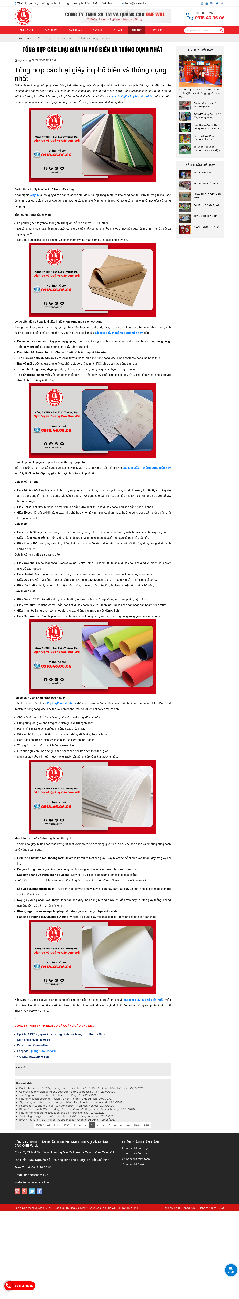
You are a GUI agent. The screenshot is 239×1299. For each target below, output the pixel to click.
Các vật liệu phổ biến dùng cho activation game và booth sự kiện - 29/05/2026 (67, 1091)
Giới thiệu (51, 30)
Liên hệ (157, 30)
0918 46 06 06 (24, 1285)
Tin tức (137, 30)
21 (121, 1124)
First (57, 1124)
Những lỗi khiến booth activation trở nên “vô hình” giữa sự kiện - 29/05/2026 (66, 1098)
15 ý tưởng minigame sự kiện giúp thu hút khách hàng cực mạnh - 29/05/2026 (67, 1116)
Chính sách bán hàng (135, 1148)
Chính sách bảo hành (135, 1153)
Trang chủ (27, 30)
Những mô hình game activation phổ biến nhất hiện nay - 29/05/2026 (61, 1112)
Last (146, 1124)
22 (128, 1124)
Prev (67, 1124)
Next (137, 1124)
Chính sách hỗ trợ (133, 1164)
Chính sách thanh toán (136, 1159)
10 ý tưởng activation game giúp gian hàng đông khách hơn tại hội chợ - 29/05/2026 (71, 1102)
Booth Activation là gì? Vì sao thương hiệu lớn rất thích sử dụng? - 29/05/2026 (67, 1119)
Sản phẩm (75, 30)
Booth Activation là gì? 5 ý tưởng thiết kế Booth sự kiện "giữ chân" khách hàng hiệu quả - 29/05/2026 (81, 1088)
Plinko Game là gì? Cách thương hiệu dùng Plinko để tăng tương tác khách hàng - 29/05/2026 (77, 1109)
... (115, 1124)
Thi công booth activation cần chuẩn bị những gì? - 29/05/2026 (58, 1095)
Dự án (117, 30)
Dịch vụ (97, 30)
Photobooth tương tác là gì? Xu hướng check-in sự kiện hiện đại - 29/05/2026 (66, 1105)
